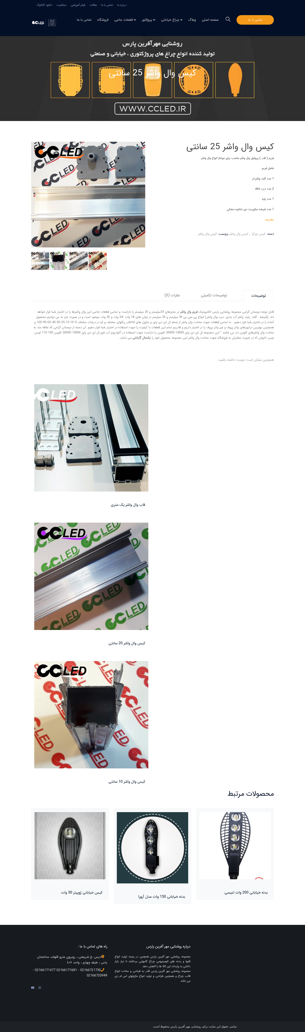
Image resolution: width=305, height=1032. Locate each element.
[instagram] (39, 988)
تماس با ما (107, 5)
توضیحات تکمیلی (214, 295)
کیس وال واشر (238, 233)
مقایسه (269, 219)
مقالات (93, 5)
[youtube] (32, 988)
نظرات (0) (172, 295)
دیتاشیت (61, 5)
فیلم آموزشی (78, 5)
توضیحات (258, 296)
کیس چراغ (259, 233)
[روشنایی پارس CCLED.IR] (45, 22)
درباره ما (122, 5)
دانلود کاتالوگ (44, 5)
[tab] (258, 295)
